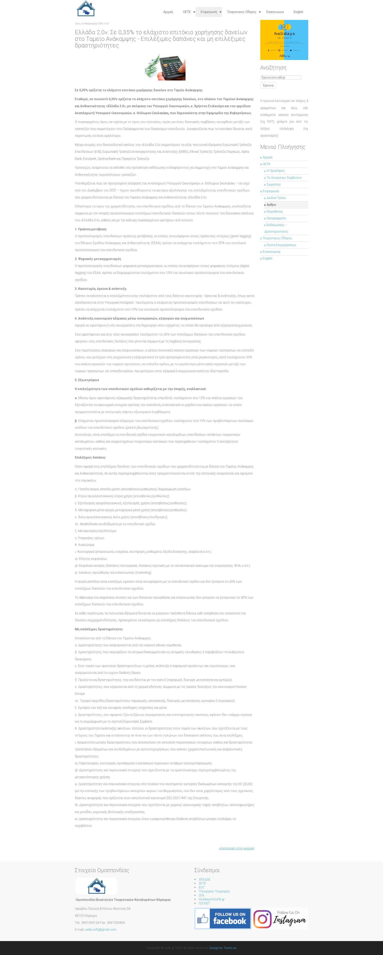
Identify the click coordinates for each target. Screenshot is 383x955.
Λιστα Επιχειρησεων (281, 245)
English (267, 258)
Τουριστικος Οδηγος (277, 238)
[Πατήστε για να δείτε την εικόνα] (165, 66)
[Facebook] (222, 918)
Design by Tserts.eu (222, 948)
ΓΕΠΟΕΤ (204, 903)
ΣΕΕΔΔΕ (204, 879)
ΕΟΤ (202, 887)
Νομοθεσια (275, 211)
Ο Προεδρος (276, 171)
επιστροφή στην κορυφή (236, 848)
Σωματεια (273, 184)
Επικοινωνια (271, 252)
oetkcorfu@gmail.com (100, 929)
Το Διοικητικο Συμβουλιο (284, 177)
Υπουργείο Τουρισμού (214, 891)
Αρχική (267, 157)
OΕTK (266, 164)
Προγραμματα (276, 218)
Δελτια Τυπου (276, 198)
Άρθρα (271, 205)
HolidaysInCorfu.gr (212, 899)
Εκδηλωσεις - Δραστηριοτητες (276, 228)
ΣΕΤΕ (202, 883)
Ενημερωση (271, 191)
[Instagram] (279, 918)
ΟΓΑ (201, 895)
